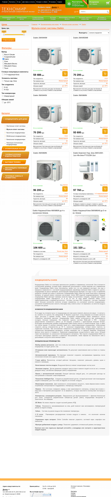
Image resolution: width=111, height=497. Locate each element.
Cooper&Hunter (9, 57)
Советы (73, 495)
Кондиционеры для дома (50, 24)
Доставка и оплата (28, 2)
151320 (24, 31)
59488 (4, 31)
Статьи (73, 493)
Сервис (59, 2)
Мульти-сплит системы (70, 24)
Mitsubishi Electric (10, 64)
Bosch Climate (9, 54)
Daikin (6, 59)
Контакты (12, 2)
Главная (4, 2)
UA (75, 11)
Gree (6, 61)
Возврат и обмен (41, 2)
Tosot (6, 68)
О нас (19, 2)
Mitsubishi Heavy (10, 66)
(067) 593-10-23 (56, 10)
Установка (52, 2)
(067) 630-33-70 (46, 10)
